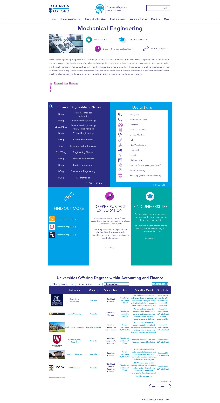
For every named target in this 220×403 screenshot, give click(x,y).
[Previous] (87, 182)
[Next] (101, 182)
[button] (70, 19)
